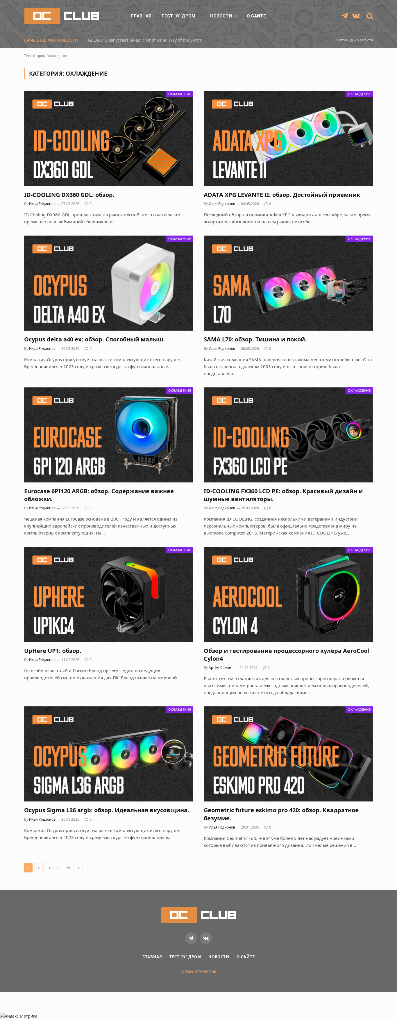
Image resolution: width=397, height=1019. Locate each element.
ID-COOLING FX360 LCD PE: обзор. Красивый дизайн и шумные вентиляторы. (283, 495)
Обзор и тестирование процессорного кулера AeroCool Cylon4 (286, 654)
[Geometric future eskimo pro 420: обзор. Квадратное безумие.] (288, 753)
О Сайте (256, 16)
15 (68, 867)
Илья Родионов (42, 203)
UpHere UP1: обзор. (52, 651)
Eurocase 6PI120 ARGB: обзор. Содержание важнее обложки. (99, 495)
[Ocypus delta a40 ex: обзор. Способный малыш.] (108, 283)
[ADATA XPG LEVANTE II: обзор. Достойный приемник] (288, 138)
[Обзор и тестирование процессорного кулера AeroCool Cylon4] (288, 594)
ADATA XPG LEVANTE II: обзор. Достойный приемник (282, 195)
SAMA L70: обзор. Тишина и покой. (255, 339)
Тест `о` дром (178, 16)
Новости (221, 16)
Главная (141, 16)
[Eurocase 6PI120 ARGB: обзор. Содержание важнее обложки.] (108, 434)
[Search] (369, 16)
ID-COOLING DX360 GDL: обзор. (69, 195)
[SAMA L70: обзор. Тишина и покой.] (288, 283)
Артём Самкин (221, 667)
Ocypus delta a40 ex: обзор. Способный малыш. (94, 339)
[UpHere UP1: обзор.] (108, 594)
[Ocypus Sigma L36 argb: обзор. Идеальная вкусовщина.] (108, 753)
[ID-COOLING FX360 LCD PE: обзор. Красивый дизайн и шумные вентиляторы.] (288, 434)
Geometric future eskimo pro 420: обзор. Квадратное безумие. (281, 814)
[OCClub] (61, 16)
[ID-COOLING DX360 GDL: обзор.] (108, 138)
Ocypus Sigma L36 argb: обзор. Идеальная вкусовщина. (106, 810)
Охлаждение (179, 94)
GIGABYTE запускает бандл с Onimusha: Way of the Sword (145, 40)
